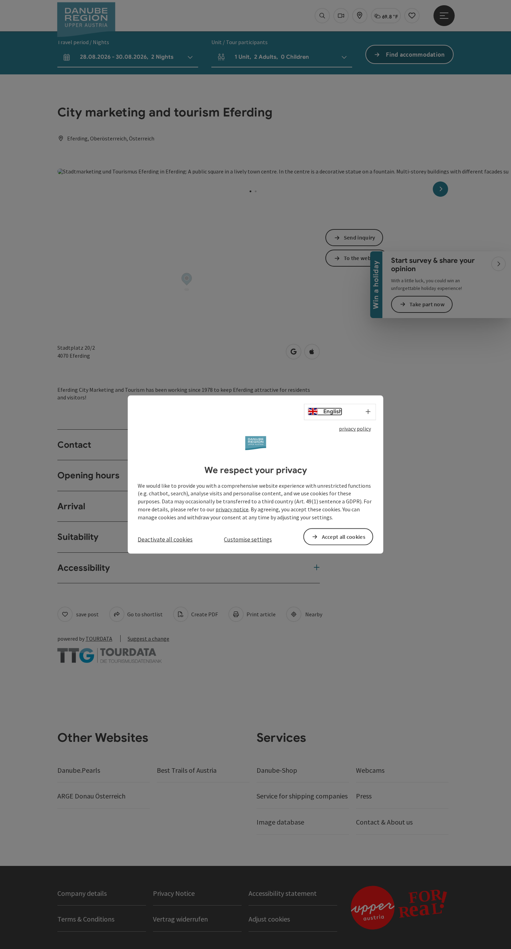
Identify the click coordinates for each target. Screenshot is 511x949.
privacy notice (232, 509)
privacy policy (355, 428)
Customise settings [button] (248, 539)
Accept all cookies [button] (343, 536)
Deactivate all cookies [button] (165, 539)
